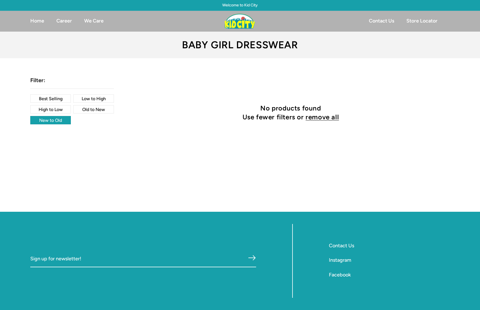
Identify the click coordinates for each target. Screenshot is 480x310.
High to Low (51, 109)
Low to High (94, 98)
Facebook (340, 275)
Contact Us (341, 246)
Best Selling (50, 98)
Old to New (93, 109)
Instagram (340, 260)
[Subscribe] (252, 258)
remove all (322, 117)
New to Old (50, 120)
